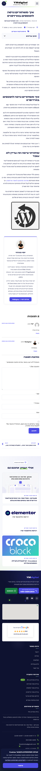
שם (37, 393)
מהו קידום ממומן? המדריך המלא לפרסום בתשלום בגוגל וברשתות (21, 718)
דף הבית (34, 21)
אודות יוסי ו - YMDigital (20, 299)
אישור (20, 765)
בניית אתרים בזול (33, 712)
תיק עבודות (35, 664)
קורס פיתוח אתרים (32, 700)
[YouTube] (32, 598)
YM (32, 577)
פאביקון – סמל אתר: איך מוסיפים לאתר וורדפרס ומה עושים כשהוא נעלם (22, 726)
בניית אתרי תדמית (32, 688)
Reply (37, 333)
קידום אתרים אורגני (32, 696)
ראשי (37, 652)
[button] (37, 3)
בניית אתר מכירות (33, 684)
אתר (37, 412)
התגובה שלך (34, 366)
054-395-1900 (31, 740)
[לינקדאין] (27, 598)
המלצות (36, 660)
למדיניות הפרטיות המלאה (15, 760)
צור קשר (36, 668)
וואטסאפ (10, 591)
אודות (37, 656)
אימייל (36, 403)
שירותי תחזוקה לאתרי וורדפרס (17, 180)
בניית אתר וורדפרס (32, 692)
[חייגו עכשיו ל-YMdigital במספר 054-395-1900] (4, 3)
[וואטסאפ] (37, 598)
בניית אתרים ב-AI (33, 680)
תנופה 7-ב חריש (31, 748)
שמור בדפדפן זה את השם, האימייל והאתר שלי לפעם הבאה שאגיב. (22, 424)
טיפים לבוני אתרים (25, 21)
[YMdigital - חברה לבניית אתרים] (21, 3)
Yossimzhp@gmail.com (27, 744)
